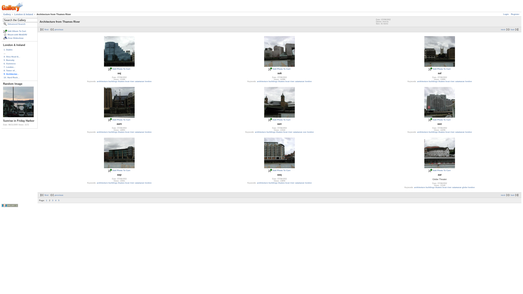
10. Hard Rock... (12, 77)
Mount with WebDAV (17, 34)
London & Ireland (23, 14)
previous (59, 29)
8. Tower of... (10, 70)
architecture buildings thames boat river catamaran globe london (444, 187)
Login (506, 14)
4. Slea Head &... (12, 57)
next (503, 29)
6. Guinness (10, 63)
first (46, 29)
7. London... (9, 67)
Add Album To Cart (17, 31)
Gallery (7, 14)
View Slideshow (15, 38)
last (512, 29)
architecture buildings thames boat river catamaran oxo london (284, 132)
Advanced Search (16, 24)
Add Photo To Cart (121, 69)
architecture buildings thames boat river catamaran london (124, 81)
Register (515, 14)
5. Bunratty (9, 60)
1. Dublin (8, 50)
